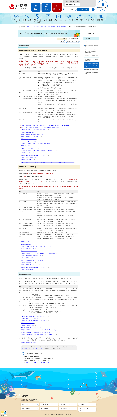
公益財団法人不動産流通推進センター (34, 155)
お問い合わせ (44, 404)
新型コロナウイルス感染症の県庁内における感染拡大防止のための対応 (91, 51)
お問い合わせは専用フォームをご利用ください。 (38, 362)
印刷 (61, 41)
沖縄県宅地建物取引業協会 (31, 255)
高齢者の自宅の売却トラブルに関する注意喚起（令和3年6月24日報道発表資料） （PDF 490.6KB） (47, 162)
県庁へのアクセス (65, 404)
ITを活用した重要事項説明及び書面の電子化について (38, 334)
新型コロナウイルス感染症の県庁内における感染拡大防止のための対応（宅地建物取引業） (91, 71)
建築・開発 (43, 26)
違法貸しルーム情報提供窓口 (91, 55)
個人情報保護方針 (65, 408)
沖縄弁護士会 (28, 152)
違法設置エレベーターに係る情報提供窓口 (91, 60)
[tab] (69, 9)
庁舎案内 (82, 404)
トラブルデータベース (30, 141)
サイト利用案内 (26, 408)
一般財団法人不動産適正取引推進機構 (34, 129)
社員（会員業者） (29, 257)
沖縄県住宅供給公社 (30, 264)
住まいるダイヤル (29, 148)
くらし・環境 (16, 21)
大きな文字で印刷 (72, 41)
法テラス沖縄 (28, 248)
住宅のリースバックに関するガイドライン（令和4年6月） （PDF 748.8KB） (41, 127)
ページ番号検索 (83, 9)
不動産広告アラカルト (30, 146)
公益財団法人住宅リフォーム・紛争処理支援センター (38, 150)
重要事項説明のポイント (31, 136)
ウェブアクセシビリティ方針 (87, 409)
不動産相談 (27, 159)
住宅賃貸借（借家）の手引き (32, 134)
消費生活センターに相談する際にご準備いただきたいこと (36, 246)
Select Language (70, 4)
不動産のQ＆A (28, 139)
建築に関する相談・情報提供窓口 (59, 26)
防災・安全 (80, 20)
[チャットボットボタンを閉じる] (6, 411)
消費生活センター (25, 241)
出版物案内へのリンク (30, 318)
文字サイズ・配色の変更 (72, 1)
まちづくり (69, 20)
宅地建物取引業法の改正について (33, 327)
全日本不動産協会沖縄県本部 (32, 260)
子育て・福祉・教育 (37, 21)
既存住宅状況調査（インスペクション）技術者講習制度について (41, 330)
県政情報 (100, 20)
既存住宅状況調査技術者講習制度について (35, 332)
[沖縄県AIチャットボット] (4, 413)
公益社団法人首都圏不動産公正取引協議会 (35, 143)
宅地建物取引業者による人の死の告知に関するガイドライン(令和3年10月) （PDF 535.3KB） (45, 125)
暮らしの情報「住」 (26, 244)
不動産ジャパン (28, 157)
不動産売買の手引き (30, 132)
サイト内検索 (69, 9)
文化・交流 (48, 20)
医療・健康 (27, 20)
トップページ (29, 26)
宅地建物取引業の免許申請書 (28, 342)
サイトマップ (25, 404)
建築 (49, 26)
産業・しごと (58, 21)
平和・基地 (90, 20)
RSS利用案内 (45, 408)
